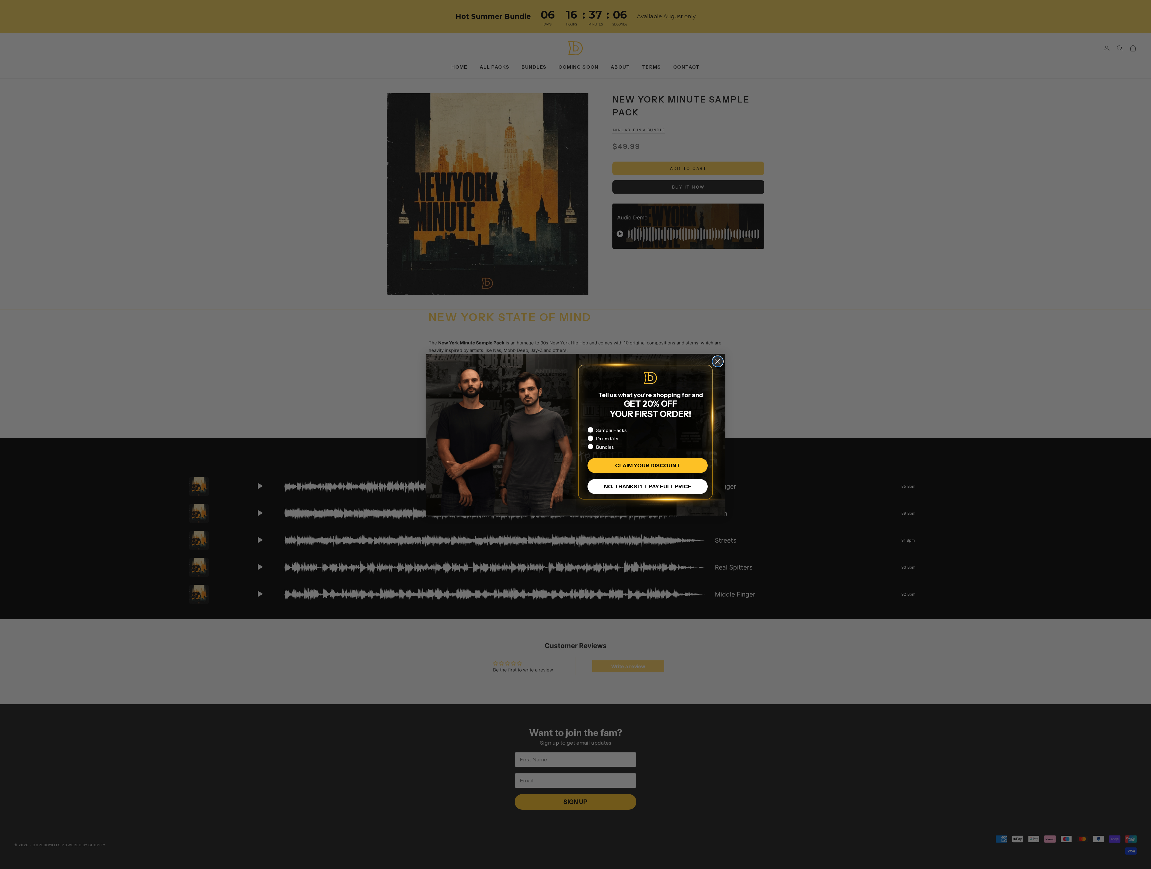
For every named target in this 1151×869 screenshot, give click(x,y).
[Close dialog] (717, 361)
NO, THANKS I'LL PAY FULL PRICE (647, 486)
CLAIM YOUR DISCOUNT (647, 465)
